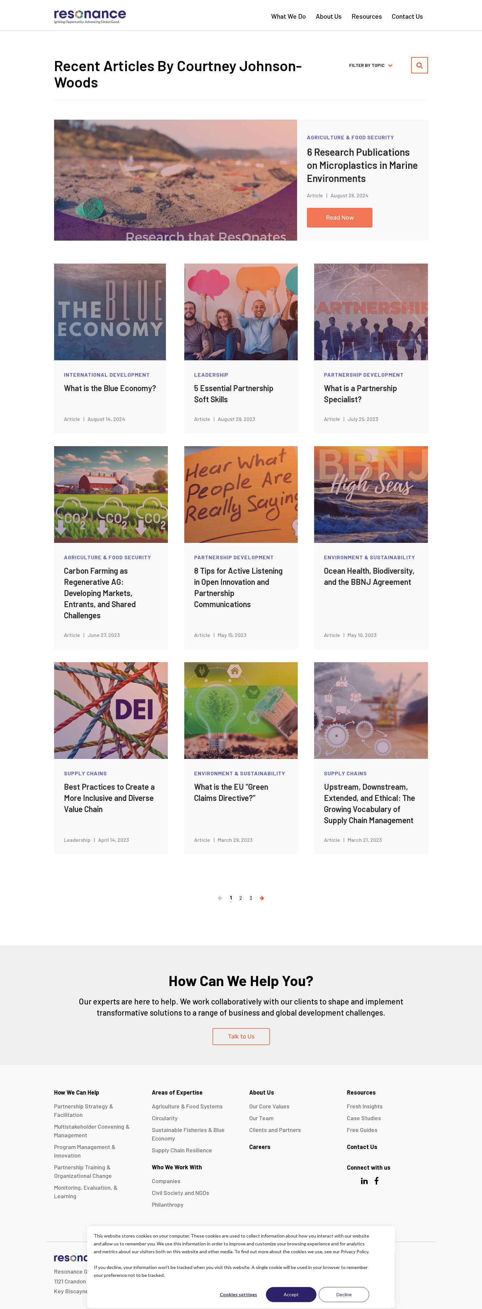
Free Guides (362, 1129)
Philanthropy (168, 1204)
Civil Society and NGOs (180, 1192)
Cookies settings (238, 1294)
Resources (366, 16)
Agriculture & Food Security (350, 137)
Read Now (340, 217)
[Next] (262, 898)
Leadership (211, 374)
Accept (291, 1294)
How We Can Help (76, 1092)
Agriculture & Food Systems (187, 1106)
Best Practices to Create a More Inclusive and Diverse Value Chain (109, 798)
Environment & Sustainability (369, 557)
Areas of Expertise (177, 1092)
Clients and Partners (275, 1129)
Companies (166, 1180)
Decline (344, 1294)
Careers (260, 1146)
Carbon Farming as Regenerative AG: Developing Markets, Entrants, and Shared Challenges (100, 593)
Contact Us (407, 16)
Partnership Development (364, 374)
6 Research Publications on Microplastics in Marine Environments (362, 165)
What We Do (288, 16)
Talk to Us (241, 1036)
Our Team (261, 1117)
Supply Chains (85, 773)
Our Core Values (269, 1106)
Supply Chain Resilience (182, 1150)
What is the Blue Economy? (110, 388)
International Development (107, 374)
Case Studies (364, 1117)
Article (315, 195)
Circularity (165, 1117)
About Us (329, 16)
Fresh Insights (365, 1106)
